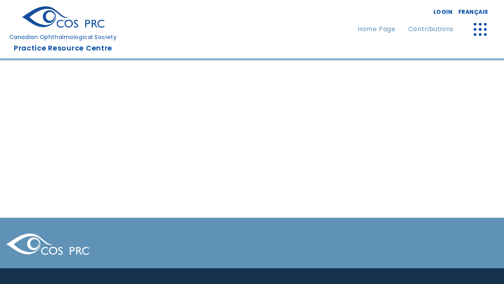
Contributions (431, 29)
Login (443, 12)
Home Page (377, 29)
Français (473, 12)
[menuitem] (376, 29)
